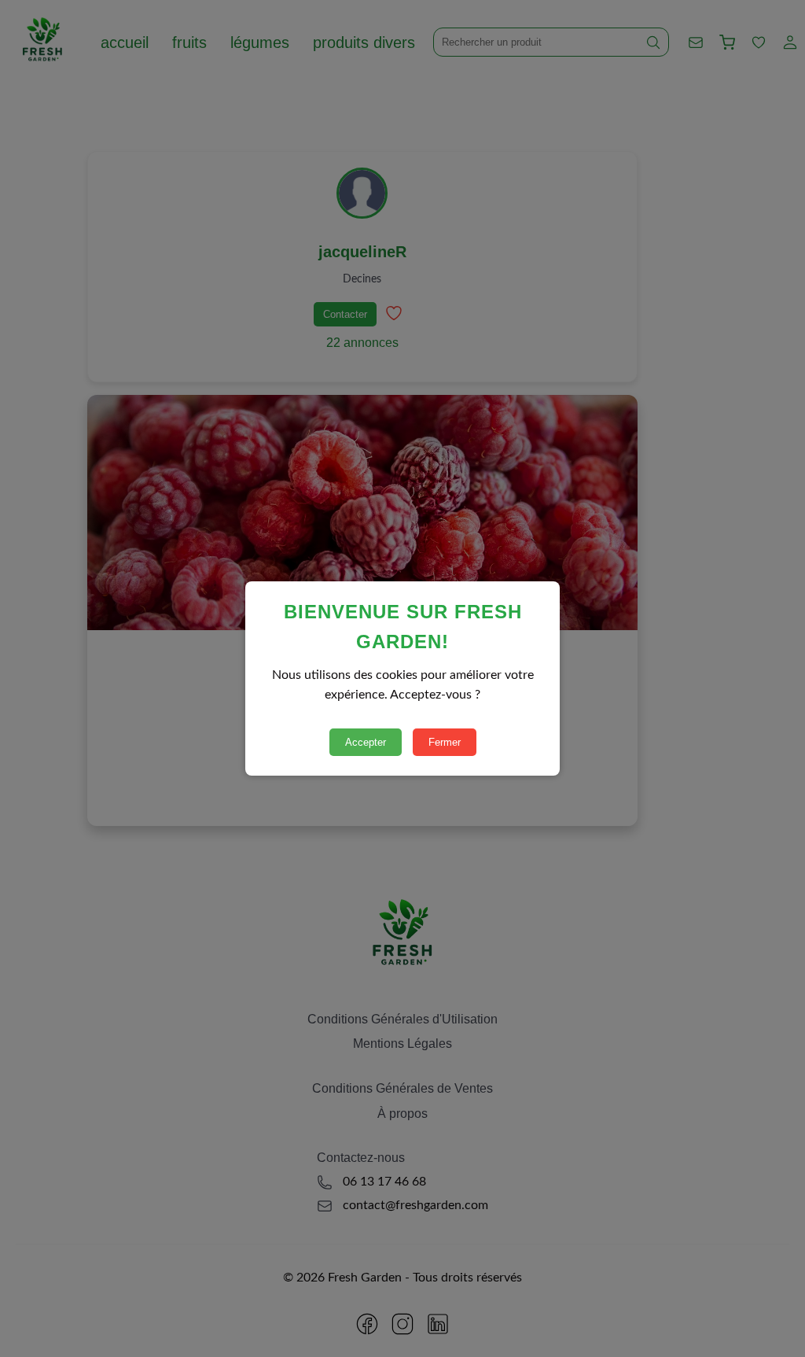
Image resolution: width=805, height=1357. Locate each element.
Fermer (444, 742)
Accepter (365, 742)
